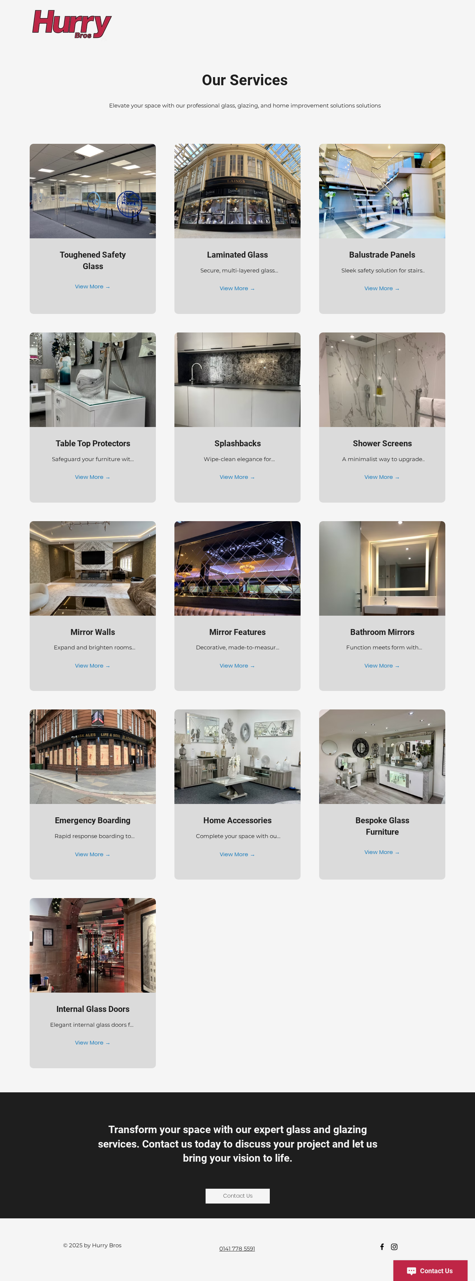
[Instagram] (394, 1246)
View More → (93, 286)
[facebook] (382, 1246)
